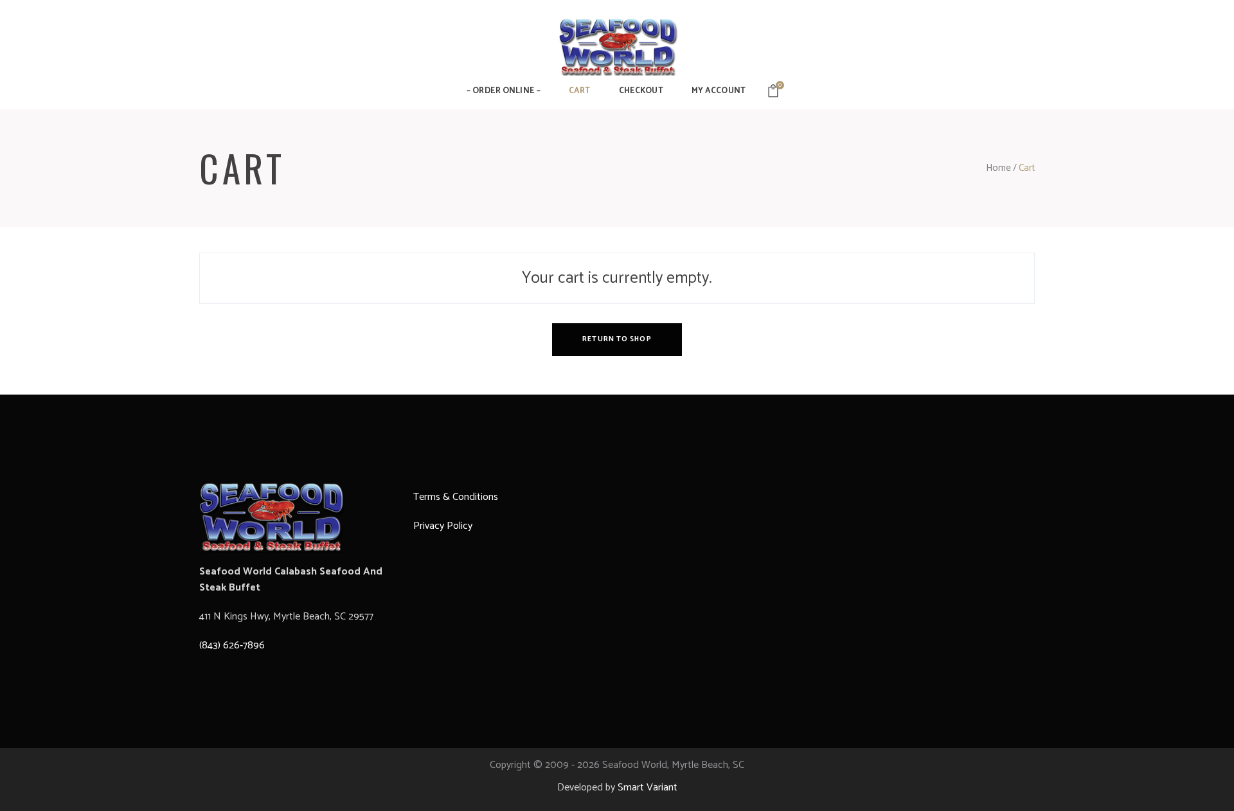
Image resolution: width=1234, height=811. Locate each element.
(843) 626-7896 (232, 645)
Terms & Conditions (455, 497)
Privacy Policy (444, 526)
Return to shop (616, 339)
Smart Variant (647, 787)
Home (998, 168)
